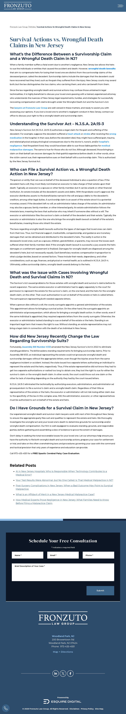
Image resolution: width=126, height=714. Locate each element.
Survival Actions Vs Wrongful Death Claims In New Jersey (64, 27)
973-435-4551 (67, 646)
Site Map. (99, 709)
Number (41, 347)
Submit (100, 590)
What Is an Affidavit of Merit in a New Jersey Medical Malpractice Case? (55, 494)
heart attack (73, 134)
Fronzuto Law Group (19, 27)
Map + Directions (63, 652)
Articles (32, 27)
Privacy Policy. (87, 709)
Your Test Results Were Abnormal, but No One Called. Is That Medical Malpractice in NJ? (64, 480)
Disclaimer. (75, 709)
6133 (48, 347)
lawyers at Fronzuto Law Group (30, 108)
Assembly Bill (29, 347)
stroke (86, 134)
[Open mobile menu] (120, 6)
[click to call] (6, 708)
